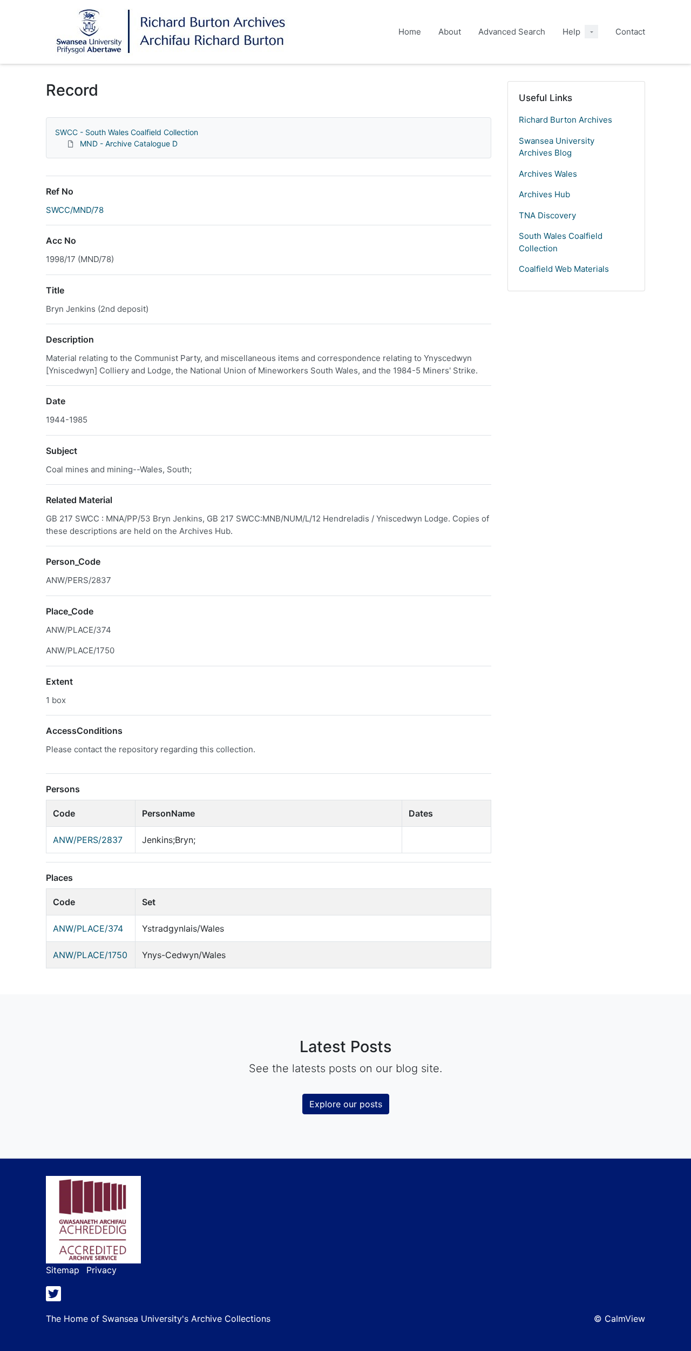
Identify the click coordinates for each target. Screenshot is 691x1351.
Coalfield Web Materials (564, 269)
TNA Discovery (547, 215)
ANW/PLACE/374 (88, 928)
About (449, 31)
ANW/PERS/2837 (88, 839)
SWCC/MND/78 (75, 210)
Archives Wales (548, 174)
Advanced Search (511, 31)
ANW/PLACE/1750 (90, 954)
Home (409, 31)
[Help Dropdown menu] (591, 31)
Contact (630, 31)
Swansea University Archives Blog (556, 147)
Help (571, 31)
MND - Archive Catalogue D (129, 143)
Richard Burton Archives (565, 120)
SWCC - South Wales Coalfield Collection (126, 132)
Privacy (101, 1270)
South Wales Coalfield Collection (560, 242)
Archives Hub (544, 194)
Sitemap (62, 1270)
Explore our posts (345, 1104)
